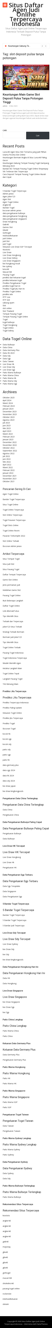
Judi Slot (6, 241)
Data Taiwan (8, 361)
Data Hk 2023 (9, 353)
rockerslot (7, 1293)
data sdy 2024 (9, 781)
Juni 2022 (7, 459)
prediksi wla (8, 294)
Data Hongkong (9, 983)
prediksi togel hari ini (11, 286)
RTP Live (6, 297)
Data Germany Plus (11, 350)
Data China (7, 347)
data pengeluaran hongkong (15, 216)
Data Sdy (7, 355)
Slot (4, 305)
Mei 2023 (7, 428)
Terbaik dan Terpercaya (13, 621)
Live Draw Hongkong (12, 255)
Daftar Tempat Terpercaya (14, 574)
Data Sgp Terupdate (11, 886)
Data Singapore (9, 891)
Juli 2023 (6, 422)
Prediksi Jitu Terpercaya (13, 718)
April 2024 (7, 400)
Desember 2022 (10, 442)
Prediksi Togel (9, 723)
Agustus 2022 (8, 453)
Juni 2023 (7, 425)
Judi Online (7, 238)
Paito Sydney (8, 1154)
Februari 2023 (9, 436)
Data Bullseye (9, 344)
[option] (27, 46)
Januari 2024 (8, 408)
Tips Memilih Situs (10, 616)
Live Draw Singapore (12, 260)
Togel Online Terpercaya (13, 509)
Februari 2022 (9, 470)
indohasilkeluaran (10, 1299)
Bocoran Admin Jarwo (12, 546)
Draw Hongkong (10, 221)
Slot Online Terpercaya (12, 515)
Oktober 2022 (9, 448)
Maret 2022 (8, 467)
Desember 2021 (10, 476)
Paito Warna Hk (9, 378)
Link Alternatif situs (11, 611)
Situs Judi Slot (8, 564)
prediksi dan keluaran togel (14, 277)
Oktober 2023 (9, 417)
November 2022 (10, 445)
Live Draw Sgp (9, 369)
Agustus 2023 (8, 420)
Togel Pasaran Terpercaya (14, 520)
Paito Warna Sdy (10, 381)
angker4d (7, 1220)
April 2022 (7, 464)
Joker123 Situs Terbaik (12, 626)
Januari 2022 (8, 473)
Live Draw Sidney (10, 258)
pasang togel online (11, 1288)
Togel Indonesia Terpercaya (15, 658)
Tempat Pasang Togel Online (15, 316)
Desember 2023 (10, 411)
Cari (5, 130)
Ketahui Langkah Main (12, 668)
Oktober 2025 (9, 397)
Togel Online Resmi (11, 530)
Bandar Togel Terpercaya (14, 499)
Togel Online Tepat (11, 673)
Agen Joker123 (9, 196)
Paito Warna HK (9, 1083)
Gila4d (5, 230)
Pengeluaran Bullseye (12, 833)
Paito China (8, 1036)
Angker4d (7, 205)
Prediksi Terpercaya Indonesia (16, 702)
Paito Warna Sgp (10, 383)
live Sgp (6, 1012)
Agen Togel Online (11, 202)
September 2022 (10, 450)
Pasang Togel (9, 274)
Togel (5, 319)
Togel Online (8, 328)
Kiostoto (6, 249)
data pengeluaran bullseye (14, 213)
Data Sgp (7, 358)
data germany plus (11, 765)
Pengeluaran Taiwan (11, 1131)
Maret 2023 (8, 434)
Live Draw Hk (8, 364)
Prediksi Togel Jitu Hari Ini (14, 288)
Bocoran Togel (9, 728)
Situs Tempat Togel (11, 559)
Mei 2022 (7, 462)
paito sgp (7, 754)
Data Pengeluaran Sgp (12, 896)
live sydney (7, 266)
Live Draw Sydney (10, 944)
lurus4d (6, 269)
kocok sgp (7, 739)
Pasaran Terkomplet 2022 (14, 536)
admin (5, 106)
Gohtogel (7, 233)
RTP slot (6, 300)
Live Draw (7, 252)
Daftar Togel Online (11, 606)
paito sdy (7, 749)
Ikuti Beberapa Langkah (13, 600)
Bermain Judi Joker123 (12, 637)
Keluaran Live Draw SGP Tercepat (17, 247)
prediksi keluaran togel (12, 280)
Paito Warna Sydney (11, 1149)
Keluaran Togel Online (12, 713)
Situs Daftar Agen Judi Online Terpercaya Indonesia (26, 14)
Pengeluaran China (11, 815)
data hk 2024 (8, 775)
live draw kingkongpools (13, 791)
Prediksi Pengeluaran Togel (14, 283)
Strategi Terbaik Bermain (13, 632)
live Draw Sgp (8, 1007)
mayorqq (6, 1246)
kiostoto (6, 1215)
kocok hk (6, 734)
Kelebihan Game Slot (12, 590)
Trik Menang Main (10, 684)
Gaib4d (6, 224)
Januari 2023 (8, 439)
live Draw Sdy (8, 949)
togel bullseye (9, 322)
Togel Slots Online (10, 525)
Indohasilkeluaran (10, 235)
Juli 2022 (6, 456)
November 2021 (10, 478)
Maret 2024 (8, 403)
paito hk (6, 760)
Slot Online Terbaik (11, 541)
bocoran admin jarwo (12, 210)
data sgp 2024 (9, 770)
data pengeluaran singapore (15, 219)
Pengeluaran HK (10, 867)
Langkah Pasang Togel (12, 679)
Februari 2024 (9, 406)
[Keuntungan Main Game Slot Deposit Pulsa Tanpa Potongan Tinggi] (26, 77)
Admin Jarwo (8, 193)
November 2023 (10, 414)
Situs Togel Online (10, 504)
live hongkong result (11, 263)
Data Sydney (8, 1173)
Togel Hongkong (10, 325)
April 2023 (7, 431)
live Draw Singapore (11, 1002)
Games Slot (8, 227)
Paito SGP (7, 1107)
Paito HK (6, 1078)
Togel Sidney (8, 330)
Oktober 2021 (9, 481)
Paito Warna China (11, 375)
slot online (7, 308)
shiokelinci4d (8, 1283)
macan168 (7, 1278)
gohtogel (6, 1273)
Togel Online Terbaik (12, 647)
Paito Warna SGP (10, 1102)
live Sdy (6, 954)
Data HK (6, 978)
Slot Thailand (8, 311)
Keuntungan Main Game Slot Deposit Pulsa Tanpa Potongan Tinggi (23, 98)
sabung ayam (8, 302)
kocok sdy (7, 744)
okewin (6, 1304)
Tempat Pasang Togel (12, 314)
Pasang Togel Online (12, 595)
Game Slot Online (10, 579)
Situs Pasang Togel (11, 569)
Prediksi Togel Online (12, 291)
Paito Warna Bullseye (12, 372)
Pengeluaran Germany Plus (14, 1060)
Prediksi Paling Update (12, 707)
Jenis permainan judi (11, 585)
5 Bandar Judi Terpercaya (13, 925)
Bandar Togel (8, 207)
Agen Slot (7, 199)
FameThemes (42, 1324)
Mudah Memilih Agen (12, 663)
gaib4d (5, 1241)
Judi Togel (7, 244)
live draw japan (9, 786)
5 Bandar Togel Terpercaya (14, 191)
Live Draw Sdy (9, 367)
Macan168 (7, 272)
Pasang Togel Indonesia (13, 652)
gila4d (5, 1252)
